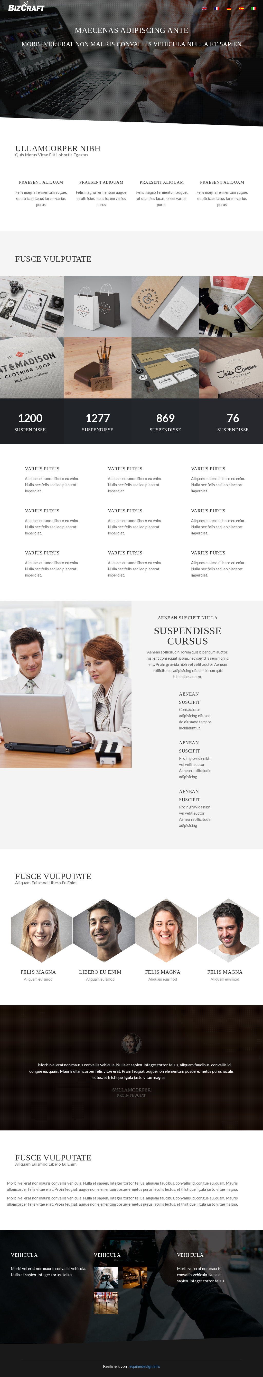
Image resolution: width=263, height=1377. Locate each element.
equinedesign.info (144, 1366)
